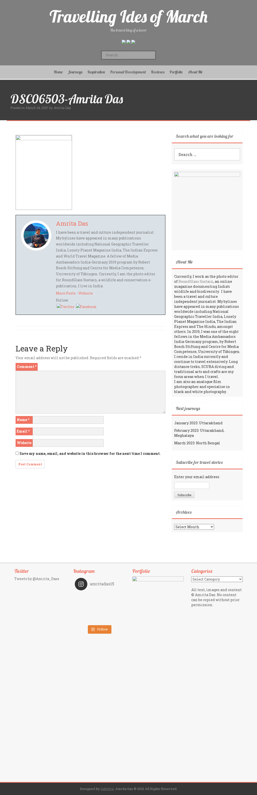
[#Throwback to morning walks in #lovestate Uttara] (87, 605)
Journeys (75, 71)
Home (58, 71)
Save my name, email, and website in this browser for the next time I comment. (90, 453)
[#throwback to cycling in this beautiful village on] (87, 619)
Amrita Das (62, 107)
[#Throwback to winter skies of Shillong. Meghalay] (111, 612)
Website (85, 293)
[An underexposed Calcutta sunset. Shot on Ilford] (111, 598)
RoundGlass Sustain (195, 281)
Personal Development (128, 71)
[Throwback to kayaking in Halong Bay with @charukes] (111, 619)
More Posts (66, 293)
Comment (26, 366)
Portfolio (176, 71)
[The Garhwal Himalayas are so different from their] (87, 598)
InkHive (107, 788)
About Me (195, 71)
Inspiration (96, 71)
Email (23, 431)
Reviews (157, 71)
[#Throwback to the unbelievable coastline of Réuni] (111, 605)
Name (23, 419)
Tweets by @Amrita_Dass (36, 578)
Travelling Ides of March (128, 16)
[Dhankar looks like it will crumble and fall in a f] (87, 612)
